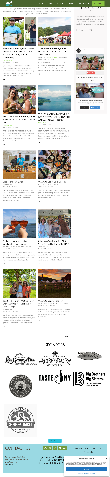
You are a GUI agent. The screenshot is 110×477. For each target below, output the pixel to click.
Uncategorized (62, 57)
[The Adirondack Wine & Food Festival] (90, 90)
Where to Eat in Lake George (52, 182)
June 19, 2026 (42, 59)
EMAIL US (10, 465)
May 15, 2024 (7, 249)
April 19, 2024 (7, 311)
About (59, 3)
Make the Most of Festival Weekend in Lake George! (15, 242)
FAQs (100, 448)
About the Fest (43, 57)
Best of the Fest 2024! (13, 182)
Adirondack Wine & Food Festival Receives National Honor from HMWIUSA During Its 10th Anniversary (18, 53)
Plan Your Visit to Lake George (48, 184)
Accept (86, 469)
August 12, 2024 (42, 125)
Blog (86, 448)
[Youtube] (64, 448)
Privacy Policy (80, 473)
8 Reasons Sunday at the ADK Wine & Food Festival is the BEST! (53, 242)
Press (93, 448)
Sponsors (78, 448)
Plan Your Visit (83, 3)
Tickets (50, 3)
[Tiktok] (55, 448)
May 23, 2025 (7, 127)
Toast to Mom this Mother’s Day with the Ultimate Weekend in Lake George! (18, 304)
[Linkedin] (60, 448)
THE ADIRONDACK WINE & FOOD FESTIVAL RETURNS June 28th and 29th (19, 119)
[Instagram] (50, 448)
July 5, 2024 (6, 186)
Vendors (70, 3)
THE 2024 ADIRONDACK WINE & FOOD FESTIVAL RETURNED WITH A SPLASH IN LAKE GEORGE (54, 117)
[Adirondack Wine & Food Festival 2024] (90, 62)
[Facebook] (45, 448)
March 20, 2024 (42, 305)
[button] (106, 459)
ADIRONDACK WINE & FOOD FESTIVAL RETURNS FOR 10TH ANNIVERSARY (52, 51)
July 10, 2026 (6, 62)
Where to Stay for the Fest (50, 301)
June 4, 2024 (42, 186)
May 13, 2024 (42, 249)
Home (41, 3)
